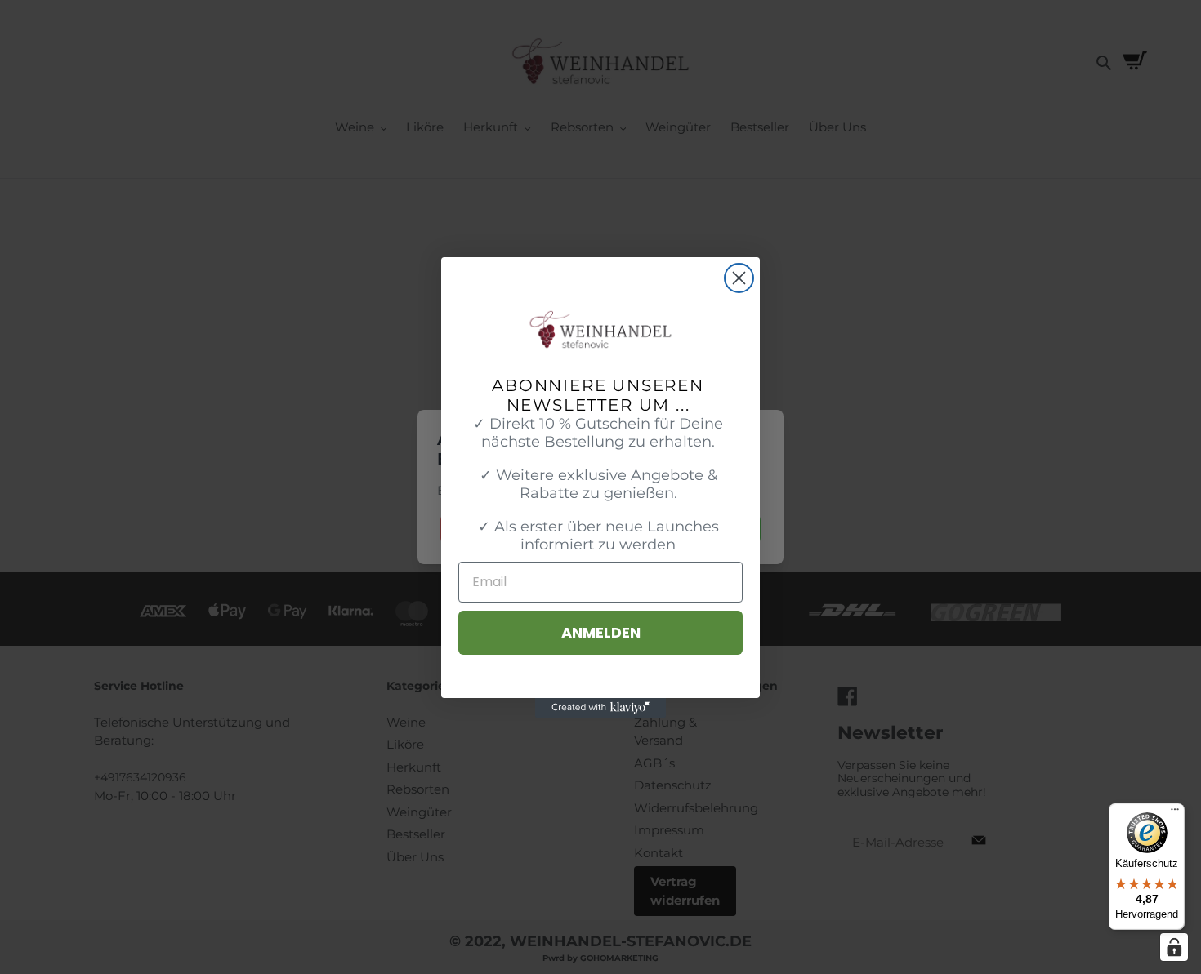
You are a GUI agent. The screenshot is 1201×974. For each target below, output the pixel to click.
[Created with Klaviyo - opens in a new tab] (600, 708)
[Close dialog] (739, 278)
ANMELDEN (601, 632)
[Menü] (1175, 813)
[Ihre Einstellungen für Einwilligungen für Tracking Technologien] (1174, 947)
